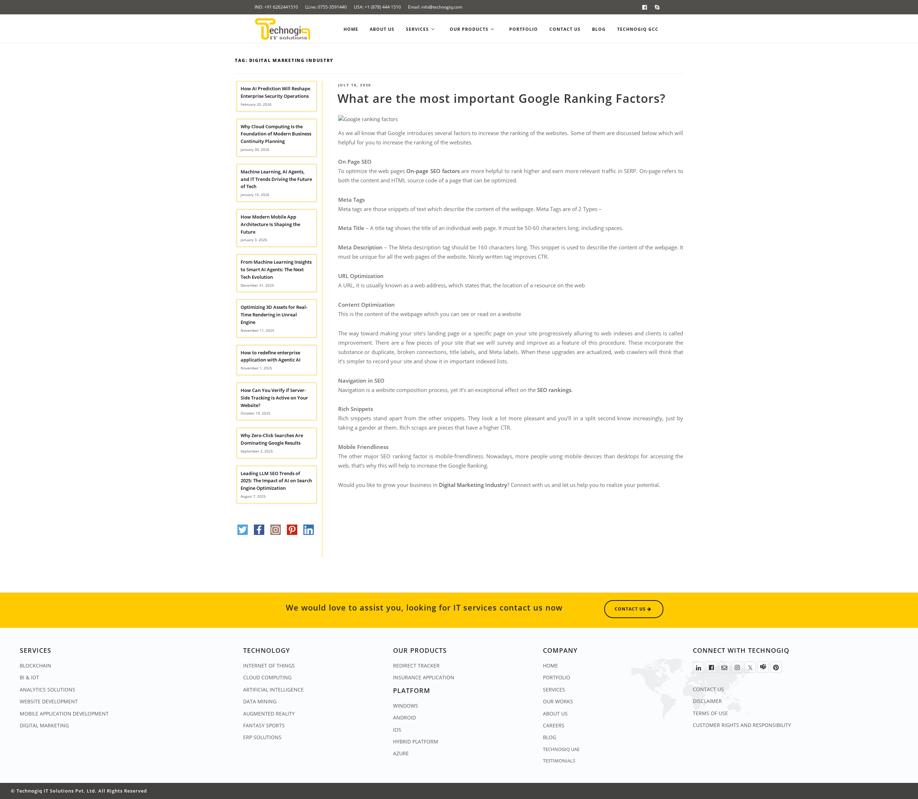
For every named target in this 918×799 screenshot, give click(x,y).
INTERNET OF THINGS (269, 665)
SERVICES (554, 689)
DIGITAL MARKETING (44, 725)
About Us (382, 29)
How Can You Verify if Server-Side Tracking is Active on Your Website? (274, 397)
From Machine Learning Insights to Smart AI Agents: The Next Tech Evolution (276, 269)
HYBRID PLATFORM (415, 741)
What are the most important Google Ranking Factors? (501, 98)
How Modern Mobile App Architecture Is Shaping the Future (270, 224)
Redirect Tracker (416, 665)
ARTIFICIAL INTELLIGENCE (273, 689)
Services (418, 29)
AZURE (401, 753)
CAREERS (553, 725)
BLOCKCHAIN (35, 665)
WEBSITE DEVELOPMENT (49, 701)
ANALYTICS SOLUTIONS (47, 689)
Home (351, 29)
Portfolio (523, 29)
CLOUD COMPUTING (267, 677)
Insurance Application (423, 677)
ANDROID (404, 717)
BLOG (549, 737)
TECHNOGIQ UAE (561, 749)
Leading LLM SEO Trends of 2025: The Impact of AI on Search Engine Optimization (276, 481)
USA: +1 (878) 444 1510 (377, 7)
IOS (397, 729)
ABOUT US (555, 713)
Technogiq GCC (637, 29)
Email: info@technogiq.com (435, 7)
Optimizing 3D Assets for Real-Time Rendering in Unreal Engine (274, 314)
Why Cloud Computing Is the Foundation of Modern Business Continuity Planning (276, 134)
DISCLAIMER (707, 701)
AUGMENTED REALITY (269, 713)
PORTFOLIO (556, 677)
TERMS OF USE (710, 713)
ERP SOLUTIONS (262, 737)
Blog (599, 29)
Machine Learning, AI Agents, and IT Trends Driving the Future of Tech (276, 179)
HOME (550, 665)
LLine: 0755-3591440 (326, 7)
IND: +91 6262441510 (276, 7)
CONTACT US (708, 689)
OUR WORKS (558, 701)
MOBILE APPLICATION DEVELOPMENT (64, 713)
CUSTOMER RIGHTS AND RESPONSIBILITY (742, 725)
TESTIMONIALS (559, 760)
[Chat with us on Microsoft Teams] (763, 667)
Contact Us (565, 29)
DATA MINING (259, 701)
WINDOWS (405, 705)
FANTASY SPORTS (264, 725)
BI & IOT (29, 677)
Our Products (470, 29)
